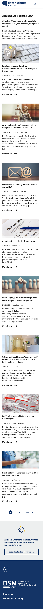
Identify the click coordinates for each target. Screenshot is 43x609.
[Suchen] (35, 4)
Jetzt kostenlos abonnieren (21, 552)
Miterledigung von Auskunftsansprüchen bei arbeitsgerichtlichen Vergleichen (19, 299)
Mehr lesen (7, 94)
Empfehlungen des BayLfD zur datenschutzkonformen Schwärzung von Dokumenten (19, 68)
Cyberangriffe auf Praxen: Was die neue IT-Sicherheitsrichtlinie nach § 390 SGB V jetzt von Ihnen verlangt (20, 359)
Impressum (8, 594)
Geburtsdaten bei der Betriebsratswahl (18, 241)
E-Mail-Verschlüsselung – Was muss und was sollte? (19, 185)
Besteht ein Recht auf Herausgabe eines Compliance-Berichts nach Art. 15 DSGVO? (20, 126)
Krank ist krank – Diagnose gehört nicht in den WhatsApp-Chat (20, 474)
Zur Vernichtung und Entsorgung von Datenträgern (18, 417)
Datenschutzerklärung (13, 598)
